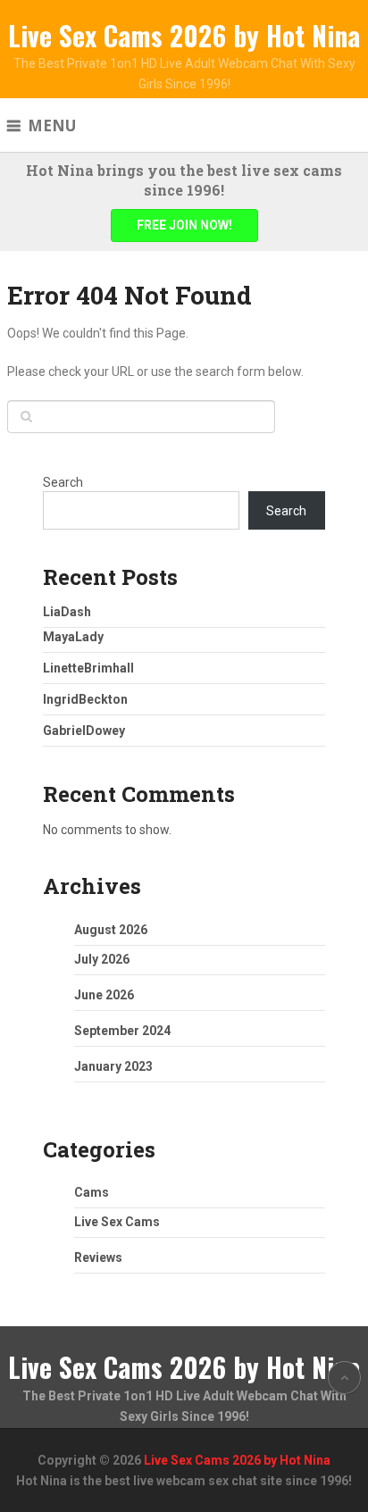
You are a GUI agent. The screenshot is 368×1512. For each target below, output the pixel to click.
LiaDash (67, 612)
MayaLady (73, 637)
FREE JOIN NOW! (184, 225)
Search (63, 482)
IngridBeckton (85, 699)
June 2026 (104, 995)
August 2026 (110, 930)
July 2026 (102, 959)
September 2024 (122, 1030)
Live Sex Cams (117, 1222)
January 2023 (113, 1066)
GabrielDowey (84, 730)
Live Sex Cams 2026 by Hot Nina (184, 35)
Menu (52, 125)
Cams (91, 1192)
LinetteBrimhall (88, 668)
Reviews (98, 1257)
